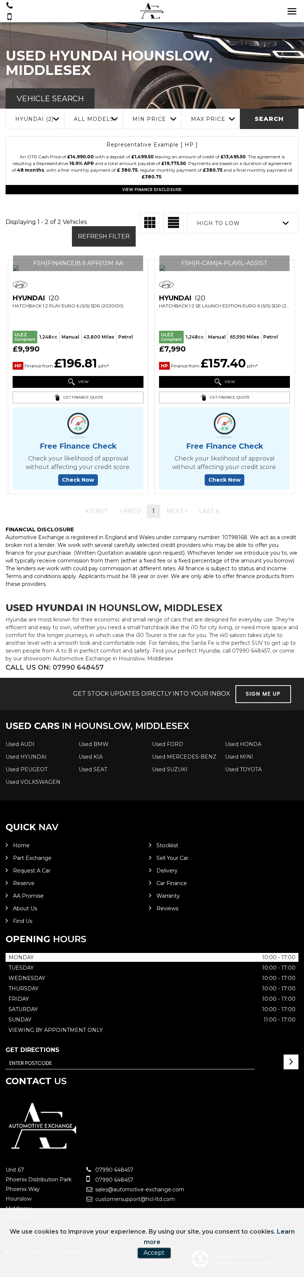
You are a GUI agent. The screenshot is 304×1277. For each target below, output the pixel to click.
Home (21, 845)
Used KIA (91, 756)
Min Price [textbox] (149, 119)
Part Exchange (32, 858)
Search (269, 118)
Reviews (167, 908)
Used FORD (167, 744)
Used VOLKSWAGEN (33, 782)
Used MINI (239, 756)
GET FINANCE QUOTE (82, 397)
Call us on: (55, 667)
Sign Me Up (263, 694)
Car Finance (171, 883)
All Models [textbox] (94, 119)
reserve (23, 883)
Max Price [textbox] (208, 119)
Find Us (22, 921)
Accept (154, 1252)
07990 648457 (113, 1170)
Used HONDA (243, 744)
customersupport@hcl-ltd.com (134, 1199)
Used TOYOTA (243, 769)
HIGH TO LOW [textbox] (218, 223)
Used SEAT (93, 769)
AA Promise (28, 895)
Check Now (78, 479)
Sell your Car (172, 858)
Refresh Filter (104, 236)
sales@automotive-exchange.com (139, 1189)
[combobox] (35, 119)
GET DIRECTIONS (32, 1049)
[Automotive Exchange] (152, 11)
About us (25, 908)
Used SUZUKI (170, 769)
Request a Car (31, 870)
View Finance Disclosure (152, 189)
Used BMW (94, 744)
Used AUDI (20, 744)
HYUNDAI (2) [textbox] (34, 119)
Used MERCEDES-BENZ (184, 756)
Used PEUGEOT (26, 769)
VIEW (83, 381)
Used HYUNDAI (26, 756)
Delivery (167, 870)
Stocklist (167, 845)
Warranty (168, 895)
